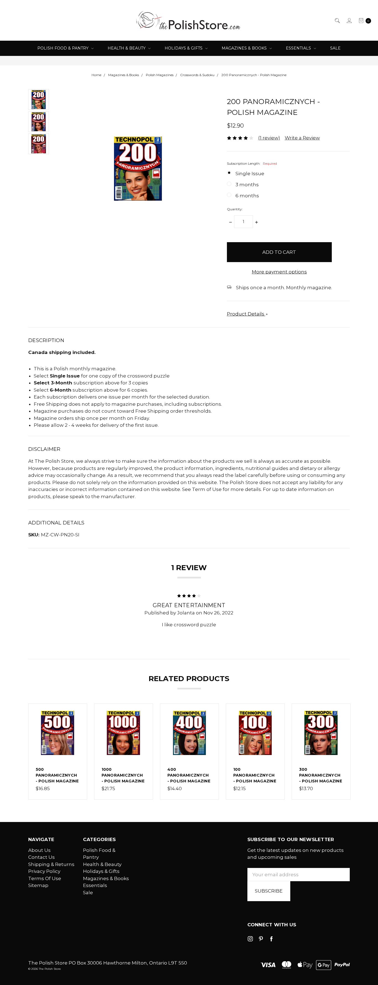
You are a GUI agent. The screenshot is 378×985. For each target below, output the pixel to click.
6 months (247, 195)
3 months (247, 184)
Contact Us (41, 857)
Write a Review (302, 138)
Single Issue (249, 173)
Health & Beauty (127, 48)
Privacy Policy (44, 871)
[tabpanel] (57, 752)
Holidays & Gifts (184, 48)
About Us (39, 850)
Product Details (246, 314)
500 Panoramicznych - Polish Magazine (57, 775)
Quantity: (235, 209)
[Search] (337, 20)
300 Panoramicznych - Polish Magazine (320, 775)
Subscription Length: (252, 163)
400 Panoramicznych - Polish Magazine (188, 775)
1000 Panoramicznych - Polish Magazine (123, 775)
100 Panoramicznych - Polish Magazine (254, 775)
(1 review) (269, 138)
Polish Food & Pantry (63, 48)
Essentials (299, 48)
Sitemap (38, 885)
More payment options (279, 272)
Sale (335, 48)
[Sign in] (348, 20)
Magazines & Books (245, 48)
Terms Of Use (44, 878)
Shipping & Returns (51, 864)
